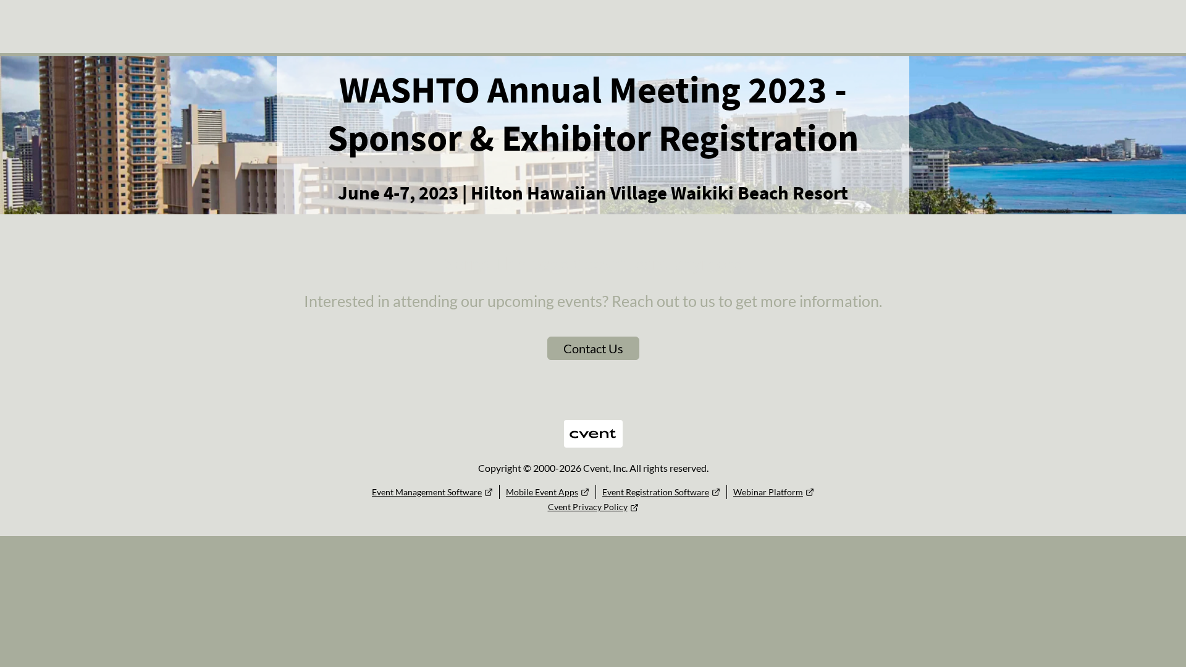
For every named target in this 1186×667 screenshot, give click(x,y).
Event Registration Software (655, 492)
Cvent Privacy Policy (588, 506)
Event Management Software (427, 492)
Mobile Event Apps (542, 492)
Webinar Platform (768, 492)
